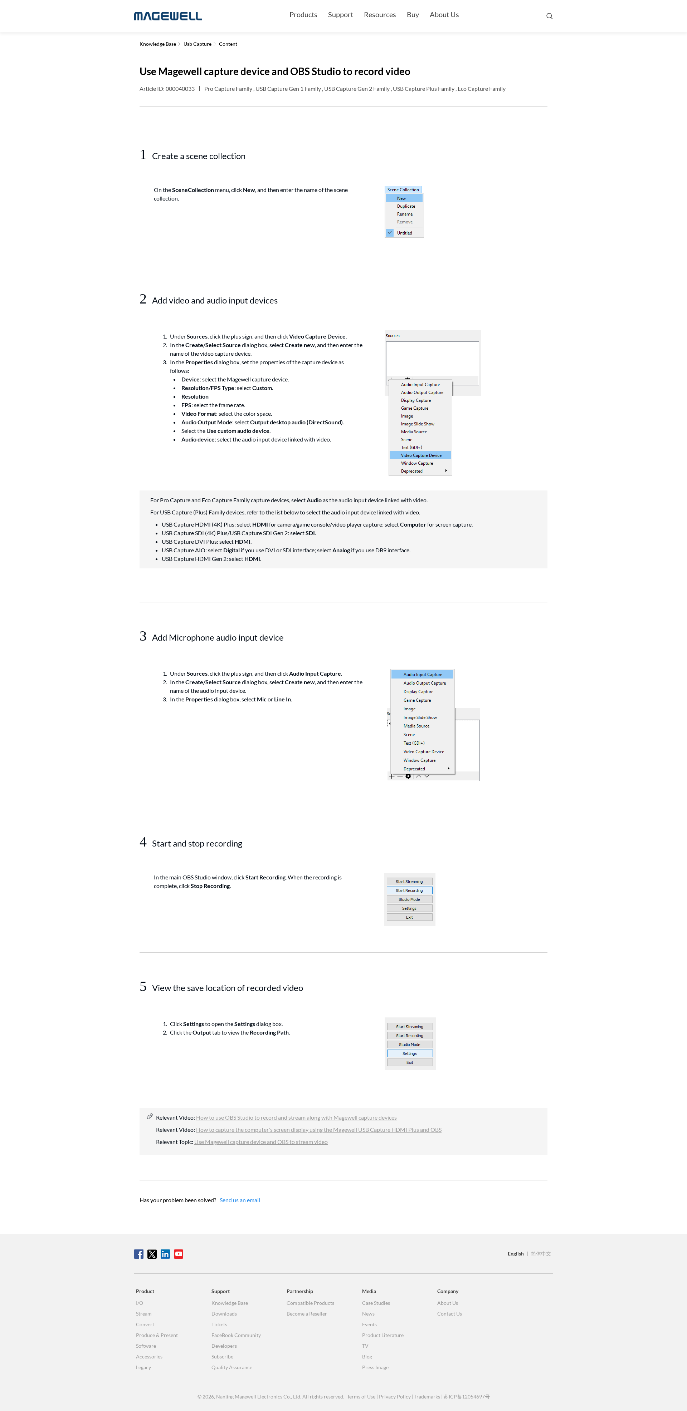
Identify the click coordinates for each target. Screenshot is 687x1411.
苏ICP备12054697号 (467, 1396)
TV (365, 1346)
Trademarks (427, 1396)
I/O (139, 1303)
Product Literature (383, 1335)
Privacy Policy (395, 1396)
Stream (144, 1314)
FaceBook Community (236, 1335)
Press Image (375, 1367)
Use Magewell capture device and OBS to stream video (261, 1141)
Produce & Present (157, 1335)
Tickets (219, 1324)
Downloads (224, 1314)
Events (369, 1324)
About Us (444, 14)
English (516, 1253)
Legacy (143, 1367)
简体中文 (541, 1253)
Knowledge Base (229, 1303)
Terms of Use (361, 1396)
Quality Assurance (231, 1367)
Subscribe (222, 1356)
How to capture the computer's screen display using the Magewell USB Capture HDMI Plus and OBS (319, 1129)
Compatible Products (310, 1303)
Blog (367, 1356)
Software (146, 1346)
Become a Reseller (307, 1314)
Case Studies (376, 1303)
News (368, 1314)
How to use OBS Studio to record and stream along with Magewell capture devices (296, 1117)
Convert (145, 1324)
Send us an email (240, 1200)
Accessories (149, 1356)
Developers (224, 1346)
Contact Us (449, 1314)
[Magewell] (168, 16)
